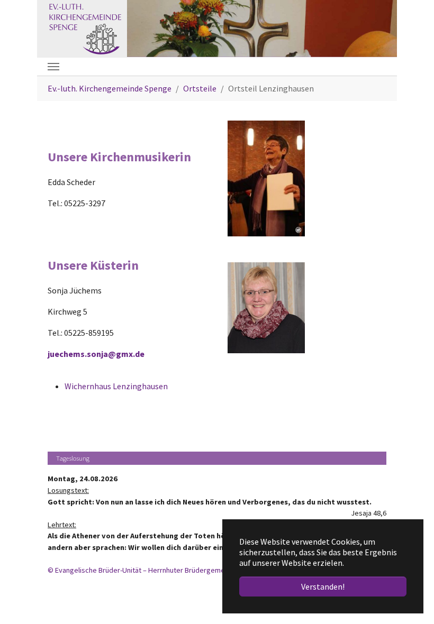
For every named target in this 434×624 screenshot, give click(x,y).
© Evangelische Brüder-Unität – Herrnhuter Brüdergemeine (141, 570)
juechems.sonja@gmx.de (96, 353)
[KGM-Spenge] (84, 27)
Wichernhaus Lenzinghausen (116, 386)
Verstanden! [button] (323, 586)
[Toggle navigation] (53, 67)
